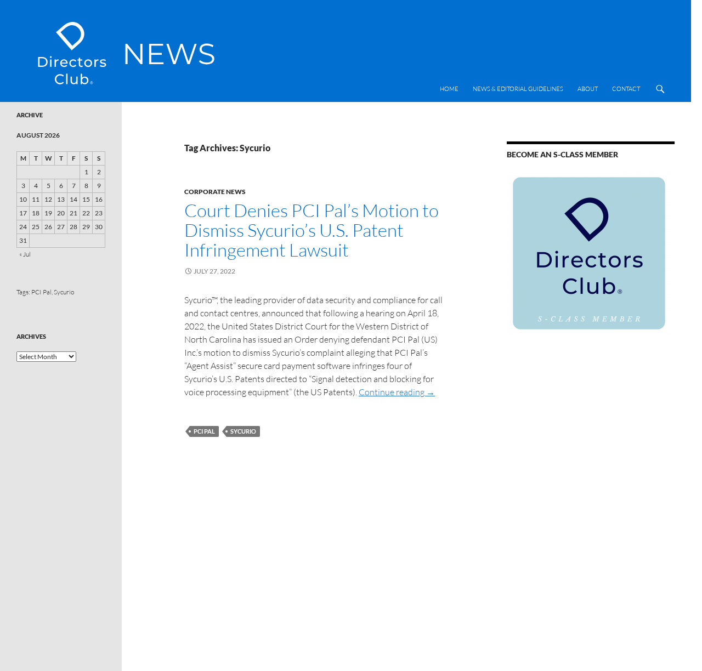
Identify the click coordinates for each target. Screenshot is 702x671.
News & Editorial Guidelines (518, 89)
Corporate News (215, 191)
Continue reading (397, 391)
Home (449, 89)
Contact (626, 89)
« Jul (25, 254)
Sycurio (243, 431)
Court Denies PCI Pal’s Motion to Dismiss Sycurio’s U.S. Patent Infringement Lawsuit (311, 230)
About (588, 89)
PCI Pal (204, 431)
